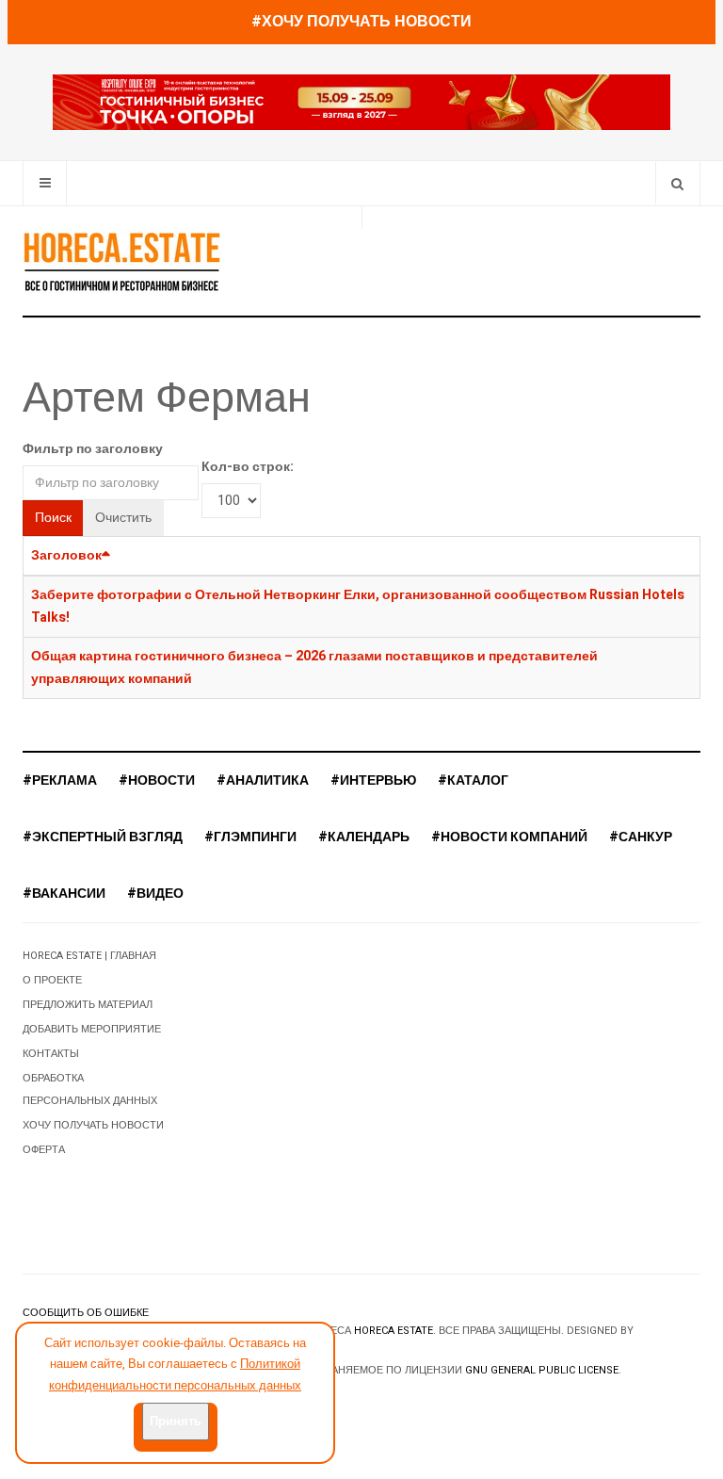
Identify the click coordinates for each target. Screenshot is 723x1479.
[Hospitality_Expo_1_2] (361, 102)
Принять (175, 1421)
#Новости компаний (509, 837)
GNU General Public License (542, 1370)
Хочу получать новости (93, 1125)
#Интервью (373, 780)
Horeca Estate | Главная (89, 956)
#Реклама (60, 780)
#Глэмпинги (250, 837)
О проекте (52, 980)
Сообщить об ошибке (86, 1313)
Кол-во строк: (247, 467)
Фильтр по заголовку (93, 449)
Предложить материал (88, 1005)
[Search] (677, 183)
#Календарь (364, 837)
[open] (45, 183)
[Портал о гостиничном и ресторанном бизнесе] (121, 261)
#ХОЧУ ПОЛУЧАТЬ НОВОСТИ (361, 21)
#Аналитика (263, 780)
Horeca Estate (393, 1331)
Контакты (51, 1054)
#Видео (155, 893)
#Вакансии (64, 893)
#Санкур (640, 837)
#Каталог (473, 780)
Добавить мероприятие (92, 1029)
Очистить (123, 518)
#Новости (157, 780)
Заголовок (66, 555)
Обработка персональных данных (90, 1089)
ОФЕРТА (44, 1150)
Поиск (53, 518)
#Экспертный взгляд (103, 837)
